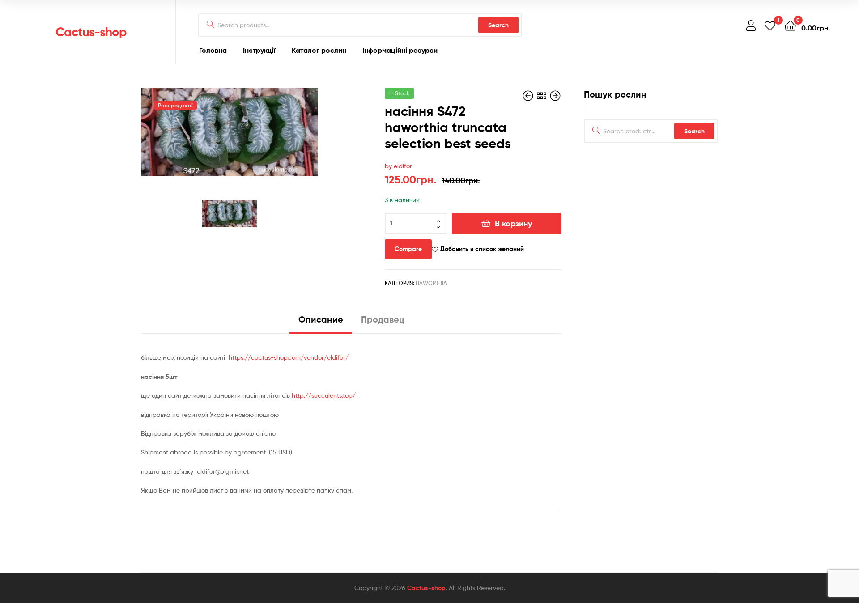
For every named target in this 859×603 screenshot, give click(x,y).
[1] (770, 25)
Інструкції (259, 50)
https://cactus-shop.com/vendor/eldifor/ (289, 357)
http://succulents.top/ (323, 395)
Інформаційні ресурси (400, 50)
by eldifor (398, 166)
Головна (213, 50)
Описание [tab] (320, 319)
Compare (408, 249)
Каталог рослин (319, 50)
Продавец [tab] (382, 319)
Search (498, 25)
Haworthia (431, 283)
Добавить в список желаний (482, 249)
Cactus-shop (91, 31)
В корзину (513, 223)
